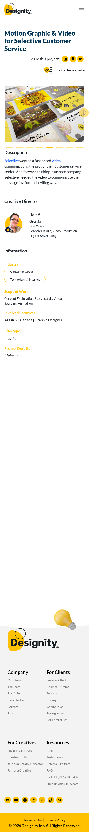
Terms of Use (33, 820)
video (56, 160)
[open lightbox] (44, 114)
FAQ (50, 770)
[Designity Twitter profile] (42, 800)
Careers (13, 706)
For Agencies (55, 713)
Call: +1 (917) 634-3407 (62, 777)
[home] (18, 9)
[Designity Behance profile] (59, 800)
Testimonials (55, 757)
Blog (50, 750)
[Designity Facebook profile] (25, 800)
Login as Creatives (20, 750)
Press (11, 713)
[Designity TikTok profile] (51, 800)
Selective (11, 160)
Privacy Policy (55, 820)
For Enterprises (57, 720)
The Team (14, 686)
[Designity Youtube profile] (16, 800)
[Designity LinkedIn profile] (7, 800)
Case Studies (16, 700)
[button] (81, 9)
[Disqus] (44, 429)
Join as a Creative (19, 770)
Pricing (51, 700)
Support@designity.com (62, 784)
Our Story (14, 680)
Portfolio (14, 693)
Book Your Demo (58, 686)
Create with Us (17, 757)
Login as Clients (57, 680)
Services (52, 693)
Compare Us (55, 706)
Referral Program (58, 764)
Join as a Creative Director (25, 764)
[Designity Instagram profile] (33, 800)
